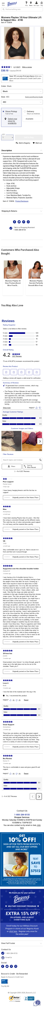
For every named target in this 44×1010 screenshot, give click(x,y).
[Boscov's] (12, 4)
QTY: (3, 134)
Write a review (27, 67)
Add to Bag (29, 137)
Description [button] (7, 150)
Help (26, 5)
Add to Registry (24, 143)
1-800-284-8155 (20, 230)
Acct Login (36, 5)
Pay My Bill (5, 986)
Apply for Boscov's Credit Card (12, 977)
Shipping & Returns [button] (9, 211)
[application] (37, 1003)
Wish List (38, 143)
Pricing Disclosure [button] (21, 201)
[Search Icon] (3, 9)
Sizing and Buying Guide (34, 97)
